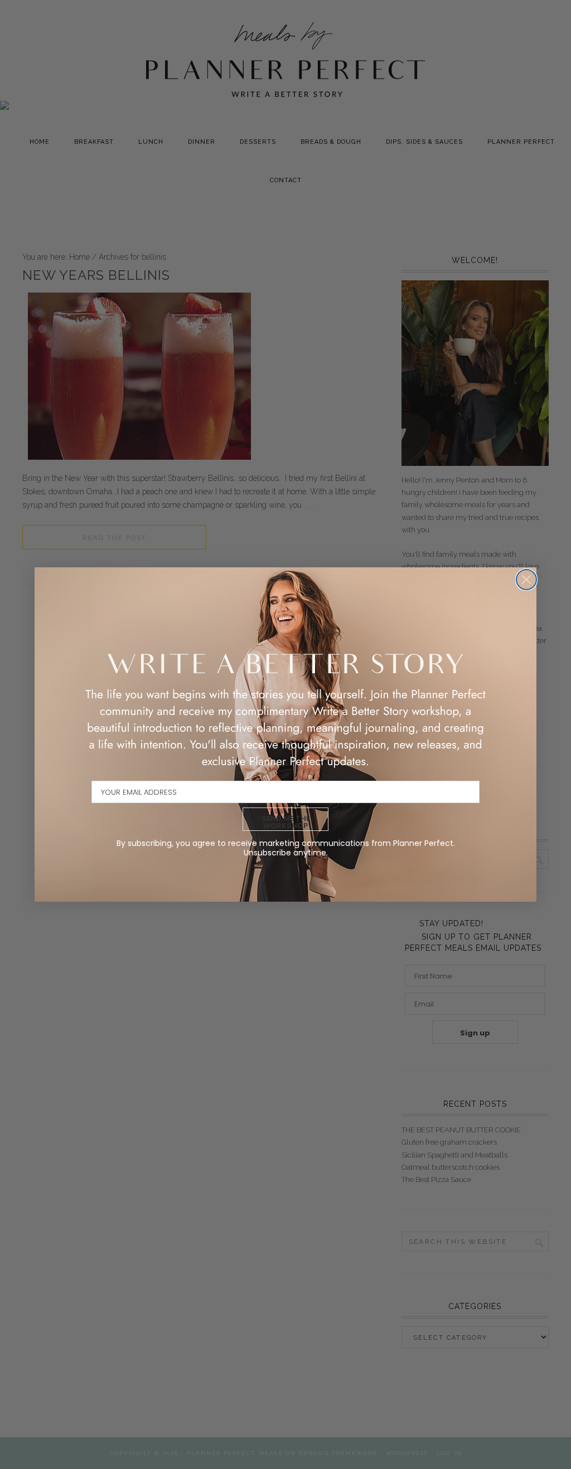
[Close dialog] (526, 580)
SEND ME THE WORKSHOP (286, 822)
